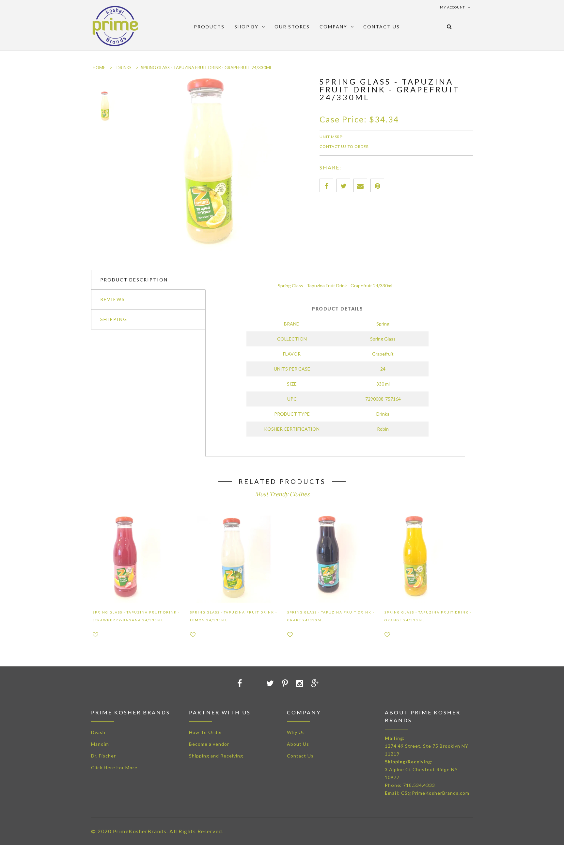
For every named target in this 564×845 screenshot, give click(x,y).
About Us (298, 744)
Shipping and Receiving (216, 755)
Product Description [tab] (134, 279)
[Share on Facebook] (326, 185)
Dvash (98, 732)
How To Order (205, 732)
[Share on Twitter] (343, 185)
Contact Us (300, 755)
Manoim (100, 744)
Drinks (124, 67)
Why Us (296, 732)
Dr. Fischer (103, 755)
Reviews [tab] (112, 299)
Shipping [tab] (113, 319)
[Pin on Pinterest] (377, 185)
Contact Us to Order (344, 146)
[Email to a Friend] (360, 185)
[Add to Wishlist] (95, 634)
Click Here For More (114, 767)
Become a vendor (209, 744)
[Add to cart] (243, 683)
